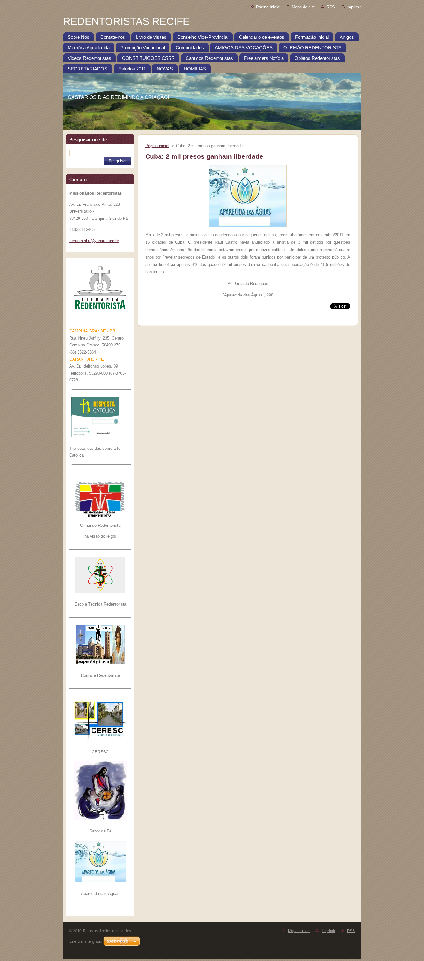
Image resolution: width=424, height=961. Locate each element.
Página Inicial (268, 7)
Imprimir (353, 7)
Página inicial (157, 145)
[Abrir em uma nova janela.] (247, 227)
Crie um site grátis (85, 941)
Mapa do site (303, 7)
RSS (331, 7)
